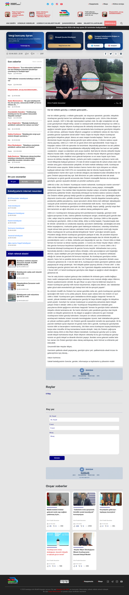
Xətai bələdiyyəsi (14, 198)
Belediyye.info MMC (63, 589)
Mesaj (51, 432)
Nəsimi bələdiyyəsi (15, 213)
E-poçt (51, 424)
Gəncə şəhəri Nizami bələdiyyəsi (19, 243)
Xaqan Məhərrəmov (54, 591)
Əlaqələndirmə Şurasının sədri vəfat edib (28, 273)
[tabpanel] (84, 374)
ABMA (79, 23)
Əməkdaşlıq (110, 23)
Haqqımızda (93, 4)
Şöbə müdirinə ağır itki (25, 294)
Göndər (57, 458)
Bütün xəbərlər (37, 61)
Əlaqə (105, 4)
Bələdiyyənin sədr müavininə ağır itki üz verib (28, 284)
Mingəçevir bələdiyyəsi (16, 206)
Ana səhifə (11, 23)
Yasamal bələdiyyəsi (15, 228)
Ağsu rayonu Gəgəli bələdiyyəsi (19, 236)
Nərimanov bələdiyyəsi (16, 221)
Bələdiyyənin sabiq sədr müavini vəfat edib (29, 262)
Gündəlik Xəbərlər (26, 23)
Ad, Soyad (52, 416)
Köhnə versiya (118, 4)
